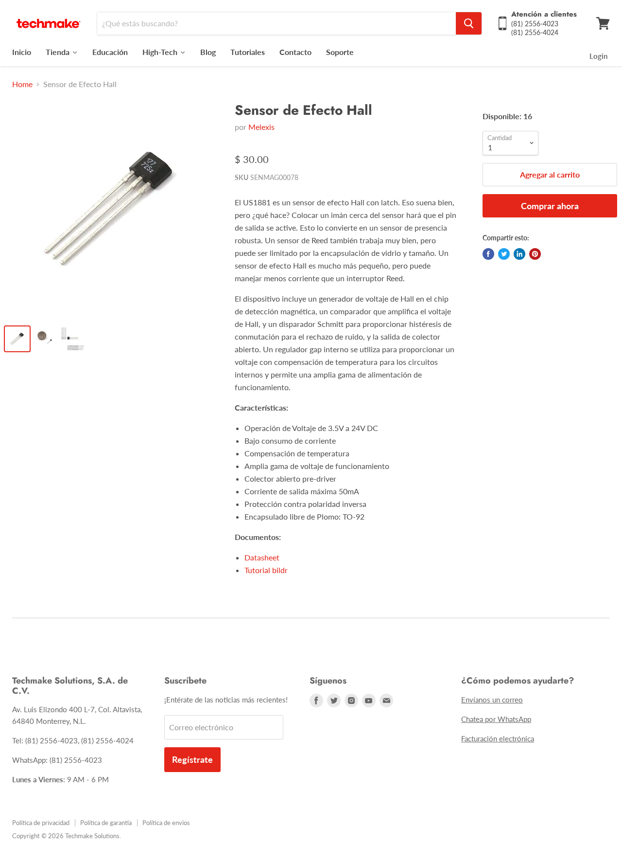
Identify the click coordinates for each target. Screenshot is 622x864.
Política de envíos (166, 823)
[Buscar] (469, 23)
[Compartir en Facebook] (488, 254)
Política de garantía (106, 823)
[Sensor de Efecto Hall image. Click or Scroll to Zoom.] (112, 209)
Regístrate (192, 759)
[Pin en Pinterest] (535, 254)
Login (598, 56)
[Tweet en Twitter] (504, 254)
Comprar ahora (550, 205)
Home (22, 84)
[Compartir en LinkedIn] (519, 254)
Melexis (261, 126)
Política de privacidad (40, 823)
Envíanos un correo (492, 699)
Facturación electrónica (497, 738)
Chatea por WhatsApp (496, 719)
